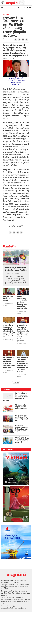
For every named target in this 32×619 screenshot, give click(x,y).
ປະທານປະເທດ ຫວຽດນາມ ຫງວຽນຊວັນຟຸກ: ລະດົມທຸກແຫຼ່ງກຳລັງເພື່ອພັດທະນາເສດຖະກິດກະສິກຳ (15, 429)
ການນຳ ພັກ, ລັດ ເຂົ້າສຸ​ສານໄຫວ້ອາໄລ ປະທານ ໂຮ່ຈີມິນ (15, 269)
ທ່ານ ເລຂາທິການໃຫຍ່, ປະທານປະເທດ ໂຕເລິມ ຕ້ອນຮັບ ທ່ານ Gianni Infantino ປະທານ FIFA (9, 362)
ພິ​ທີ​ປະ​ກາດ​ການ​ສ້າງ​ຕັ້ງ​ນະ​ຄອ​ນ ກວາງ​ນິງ (8, 298)
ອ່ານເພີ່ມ (16, 382)
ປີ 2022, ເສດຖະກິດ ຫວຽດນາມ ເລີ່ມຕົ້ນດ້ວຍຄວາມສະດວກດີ (21, 406)
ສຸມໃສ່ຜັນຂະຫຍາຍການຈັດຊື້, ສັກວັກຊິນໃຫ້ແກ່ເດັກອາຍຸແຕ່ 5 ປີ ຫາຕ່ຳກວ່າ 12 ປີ (22, 439)
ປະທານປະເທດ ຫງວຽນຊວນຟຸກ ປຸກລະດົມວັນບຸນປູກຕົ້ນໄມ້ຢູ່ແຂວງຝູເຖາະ (21, 418)
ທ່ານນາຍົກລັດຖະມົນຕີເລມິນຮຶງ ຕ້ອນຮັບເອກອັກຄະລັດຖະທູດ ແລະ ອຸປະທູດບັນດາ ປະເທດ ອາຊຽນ (22, 302)
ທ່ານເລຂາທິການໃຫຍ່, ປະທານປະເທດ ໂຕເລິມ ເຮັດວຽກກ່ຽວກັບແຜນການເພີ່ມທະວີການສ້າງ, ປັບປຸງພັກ (9, 331)
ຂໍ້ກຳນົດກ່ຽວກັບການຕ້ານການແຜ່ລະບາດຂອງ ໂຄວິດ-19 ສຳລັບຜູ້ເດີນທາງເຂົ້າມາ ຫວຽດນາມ (15, 396)
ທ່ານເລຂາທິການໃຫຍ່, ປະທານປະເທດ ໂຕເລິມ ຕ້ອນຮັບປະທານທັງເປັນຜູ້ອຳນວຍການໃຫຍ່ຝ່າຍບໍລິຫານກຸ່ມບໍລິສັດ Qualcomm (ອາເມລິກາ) (23, 333)
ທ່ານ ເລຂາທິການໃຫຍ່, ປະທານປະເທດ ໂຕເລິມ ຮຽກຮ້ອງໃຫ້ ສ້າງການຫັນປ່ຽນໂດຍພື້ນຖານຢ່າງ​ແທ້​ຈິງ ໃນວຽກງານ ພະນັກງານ (22, 364)
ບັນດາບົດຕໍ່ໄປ (9, 246)
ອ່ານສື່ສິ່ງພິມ (9, 449)
